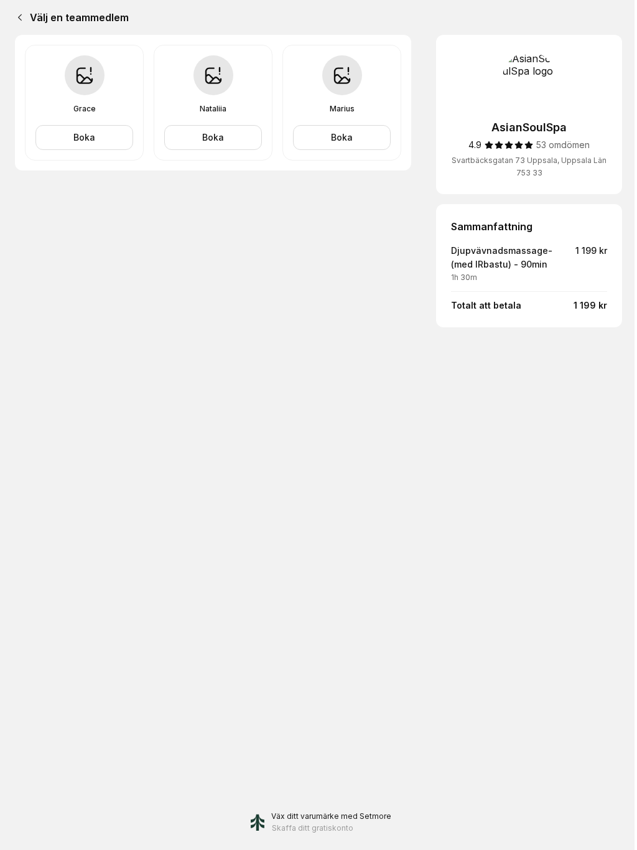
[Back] (17, 17)
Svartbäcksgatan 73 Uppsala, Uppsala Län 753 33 (529, 166)
